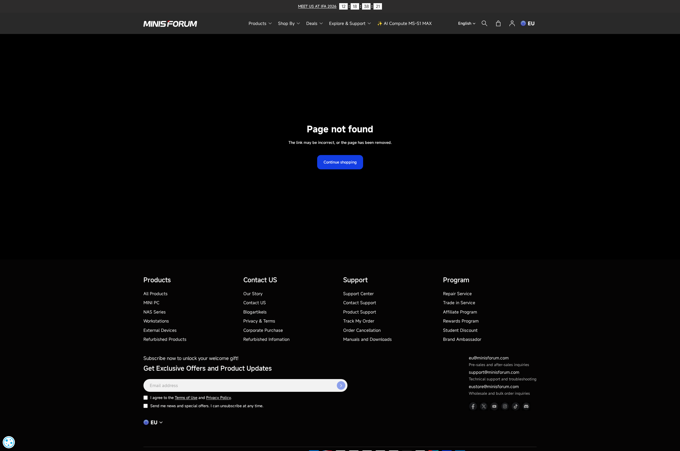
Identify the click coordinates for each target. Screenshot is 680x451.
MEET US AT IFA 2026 (317, 6)
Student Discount (460, 330)
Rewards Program (461, 321)
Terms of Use (186, 397)
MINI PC (151, 303)
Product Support (359, 312)
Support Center (358, 294)
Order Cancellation (362, 330)
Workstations (156, 321)
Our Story (252, 294)
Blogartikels (255, 312)
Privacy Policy (218, 397)
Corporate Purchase (263, 330)
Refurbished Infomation (266, 339)
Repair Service (457, 294)
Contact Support (359, 303)
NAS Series (154, 312)
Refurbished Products (164, 339)
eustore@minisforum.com (494, 386)
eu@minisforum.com (489, 358)
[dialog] (9, 442)
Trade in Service (459, 303)
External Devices (160, 330)
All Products (155, 294)
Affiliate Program (460, 312)
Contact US (254, 303)
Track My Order (358, 321)
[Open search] (484, 23)
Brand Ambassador (462, 339)
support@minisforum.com (494, 372)
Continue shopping (340, 162)
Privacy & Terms (259, 321)
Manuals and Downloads (367, 339)
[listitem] (473, 406)
